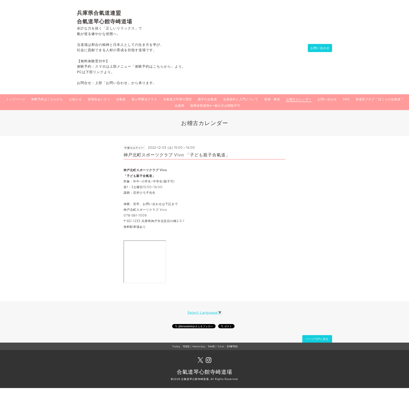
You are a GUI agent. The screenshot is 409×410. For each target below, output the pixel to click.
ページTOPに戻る (317, 338)
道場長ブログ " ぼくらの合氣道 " (379, 99)
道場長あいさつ (99, 99)
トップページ (15, 99)
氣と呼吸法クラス (144, 99)
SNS (346, 99)
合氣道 (121, 99)
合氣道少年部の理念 (177, 99)
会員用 (179, 105)
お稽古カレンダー (299, 99)
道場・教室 (272, 99)
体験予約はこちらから (47, 99)
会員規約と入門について (240, 99)
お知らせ (75, 99)
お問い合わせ (320, 48)
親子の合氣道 (207, 99)
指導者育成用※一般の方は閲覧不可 (215, 105)
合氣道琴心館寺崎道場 (204, 372)
